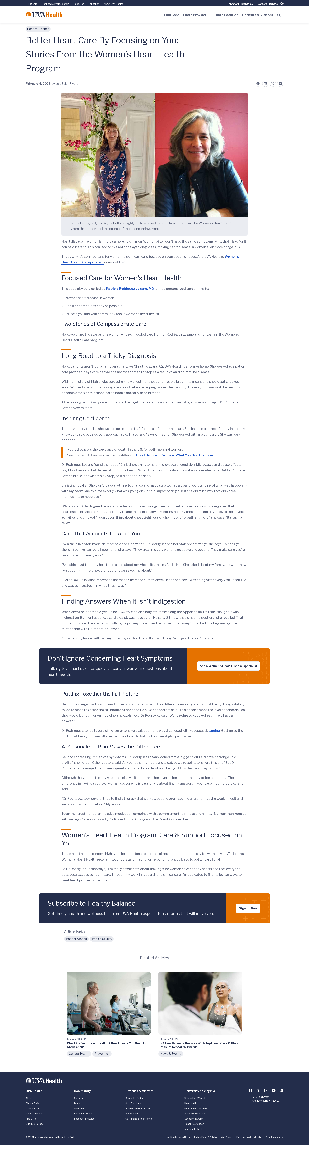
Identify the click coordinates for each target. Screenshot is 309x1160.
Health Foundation (194, 1123)
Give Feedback (133, 1103)
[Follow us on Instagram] (266, 1090)
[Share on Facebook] (258, 84)
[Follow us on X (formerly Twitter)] (258, 1090)
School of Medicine (194, 1113)
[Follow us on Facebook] (250, 1090)
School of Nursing (193, 1118)
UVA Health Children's (195, 1108)
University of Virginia (195, 1098)
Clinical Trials (32, 1103)
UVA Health (190, 1103)
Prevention (102, 1053)
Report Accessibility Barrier (249, 1137)
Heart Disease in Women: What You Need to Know (174, 455)
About (29, 1098)
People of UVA (102, 939)
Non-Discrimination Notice (178, 1137)
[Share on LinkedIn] (265, 84)
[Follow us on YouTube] (274, 1090)
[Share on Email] (280, 84)
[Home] (44, 14)
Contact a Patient (135, 1098)
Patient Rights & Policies (205, 1137)
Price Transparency (274, 1137)
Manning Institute (193, 1129)
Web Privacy (227, 1137)
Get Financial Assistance (138, 1118)
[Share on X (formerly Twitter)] (273, 84)
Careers (262, 3)
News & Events (170, 1053)
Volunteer (79, 1108)
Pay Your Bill (131, 1113)
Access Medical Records (138, 1108)
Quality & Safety (34, 1123)
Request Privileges (84, 1118)
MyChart (234, 3)
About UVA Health (113, 3)
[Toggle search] (279, 15)
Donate (273, 3)
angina (214, 731)
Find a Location (226, 15)
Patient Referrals (83, 1113)
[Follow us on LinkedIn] (281, 1090)
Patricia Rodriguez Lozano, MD (130, 289)
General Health (79, 1053)
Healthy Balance (38, 29)
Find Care (171, 15)
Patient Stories (76, 939)
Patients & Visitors (257, 15)
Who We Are (32, 1108)
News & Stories (34, 1113)
